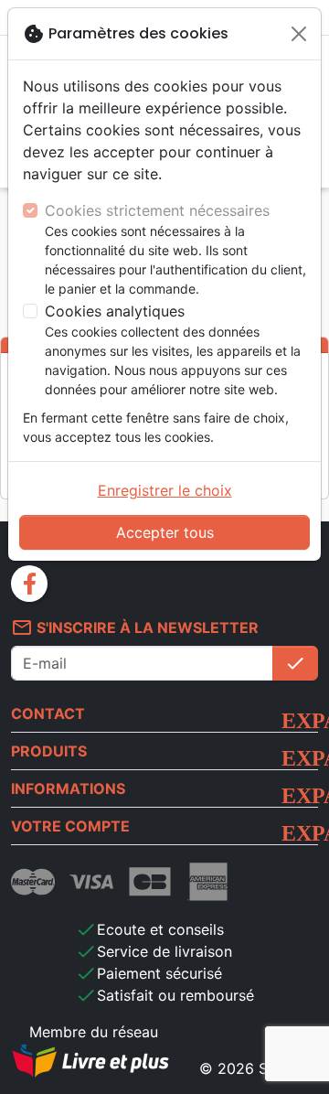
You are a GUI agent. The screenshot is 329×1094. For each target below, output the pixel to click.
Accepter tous (165, 532)
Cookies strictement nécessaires (157, 210)
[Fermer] (298, 33)
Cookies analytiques (115, 311)
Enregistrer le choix (165, 490)
